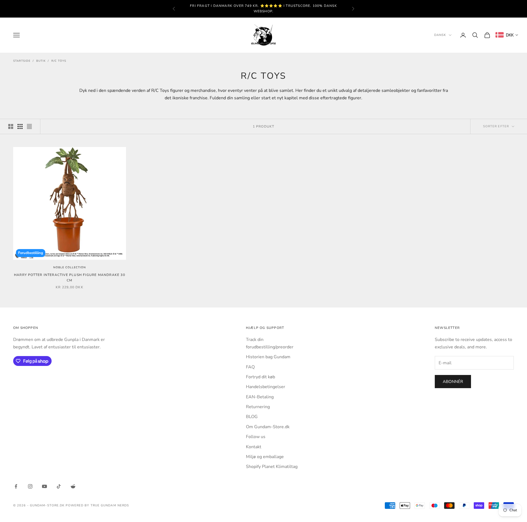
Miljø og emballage (265, 457)
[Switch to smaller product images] (20, 126)
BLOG (252, 417)
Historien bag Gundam (268, 357)
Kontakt (253, 447)
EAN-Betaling (260, 397)
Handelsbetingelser (265, 387)
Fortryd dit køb (260, 377)
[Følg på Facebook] (16, 486)
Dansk (440, 35)
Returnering (258, 407)
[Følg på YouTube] (44, 486)
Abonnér (453, 381)
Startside (21, 61)
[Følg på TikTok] (58, 486)
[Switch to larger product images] (10, 126)
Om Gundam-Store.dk (268, 427)
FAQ (250, 367)
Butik (41, 61)
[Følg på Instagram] (30, 486)
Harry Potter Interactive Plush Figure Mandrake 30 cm (69, 278)
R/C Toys (58, 61)
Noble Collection (69, 267)
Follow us (255, 437)
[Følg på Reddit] (73, 486)
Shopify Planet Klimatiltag (272, 467)
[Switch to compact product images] (29, 126)
